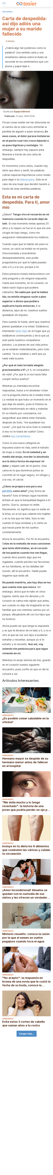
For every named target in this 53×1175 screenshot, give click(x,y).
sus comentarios (20, 436)
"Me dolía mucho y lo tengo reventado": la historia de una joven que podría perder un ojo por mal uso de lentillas (26, 806)
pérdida (7, 490)
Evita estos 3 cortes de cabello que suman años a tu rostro (23, 1023)
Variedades (7, 12)
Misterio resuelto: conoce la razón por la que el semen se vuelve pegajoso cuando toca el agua (26, 937)
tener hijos (21, 330)
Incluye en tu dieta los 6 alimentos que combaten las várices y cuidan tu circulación (26, 850)
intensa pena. (27, 179)
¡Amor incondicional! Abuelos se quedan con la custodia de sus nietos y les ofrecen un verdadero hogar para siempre (25, 893)
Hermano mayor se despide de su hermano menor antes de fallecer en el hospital (25, 762)
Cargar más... (26, 1033)
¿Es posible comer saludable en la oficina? (25, 720)
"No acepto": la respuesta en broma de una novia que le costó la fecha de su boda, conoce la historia (26, 981)
